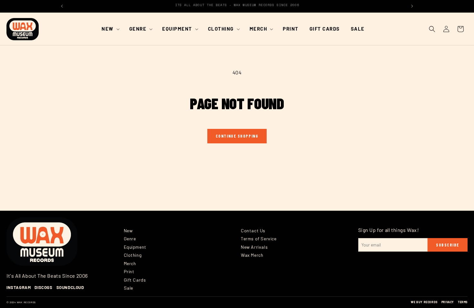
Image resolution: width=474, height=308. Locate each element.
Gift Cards (135, 280)
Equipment (135, 247)
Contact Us (253, 230)
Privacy (447, 302)
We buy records (424, 302)
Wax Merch (252, 255)
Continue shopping (237, 136)
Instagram (18, 287)
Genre (130, 238)
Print (129, 271)
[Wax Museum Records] (41, 241)
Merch (130, 263)
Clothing (133, 255)
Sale (128, 288)
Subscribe (447, 244)
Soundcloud (70, 287)
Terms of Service (259, 238)
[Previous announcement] (62, 6)
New (128, 230)
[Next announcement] (412, 6)
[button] (110, 29)
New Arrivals (254, 247)
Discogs (43, 287)
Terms (463, 302)
